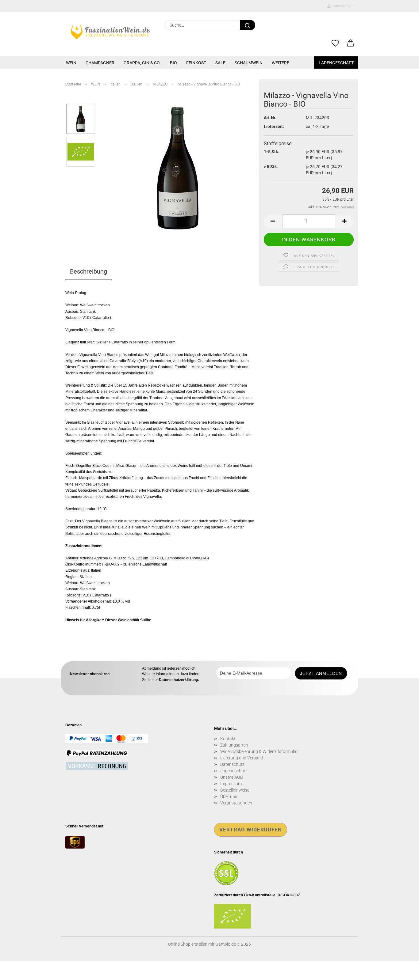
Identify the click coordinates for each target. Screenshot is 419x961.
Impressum (231, 783)
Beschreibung (88, 271)
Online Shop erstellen (187, 944)
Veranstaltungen (236, 802)
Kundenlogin (342, 6)
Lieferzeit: (274, 126)
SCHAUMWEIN (249, 62)
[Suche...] (247, 25)
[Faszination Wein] (110, 32)
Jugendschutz (234, 770)
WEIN (71, 62)
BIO (173, 62)
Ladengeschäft (336, 62)
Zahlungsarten (234, 745)
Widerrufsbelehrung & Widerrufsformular (259, 751)
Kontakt (228, 738)
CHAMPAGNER (100, 62)
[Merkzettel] (335, 43)
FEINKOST (196, 62)
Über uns (228, 796)
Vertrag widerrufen (250, 830)
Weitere (280, 62)
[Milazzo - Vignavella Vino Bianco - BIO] (177, 167)
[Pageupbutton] (402, 951)
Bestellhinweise (234, 790)
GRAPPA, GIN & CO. (142, 62)
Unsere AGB (231, 777)
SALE (220, 62)
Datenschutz (232, 764)
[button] (350, 43)
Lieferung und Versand (241, 757)
